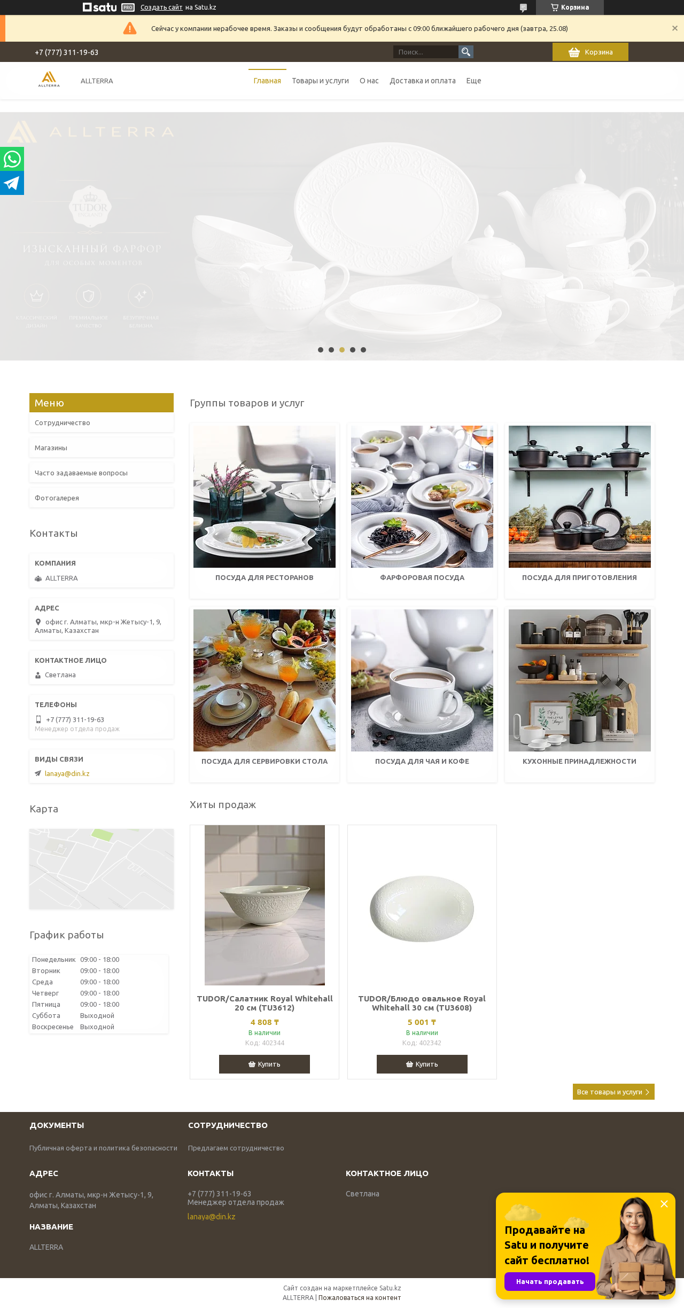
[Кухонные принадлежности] (580, 680)
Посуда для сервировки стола (264, 761)
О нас (369, 80)
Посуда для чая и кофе (422, 761)
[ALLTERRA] (48, 80)
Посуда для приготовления (579, 577)
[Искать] (465, 51)
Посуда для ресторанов (264, 577)
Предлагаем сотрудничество (236, 1148)
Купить (269, 1064)
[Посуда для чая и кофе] (422, 680)
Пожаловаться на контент (359, 1297)
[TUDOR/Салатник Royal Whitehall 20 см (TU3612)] (264, 905)
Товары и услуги (320, 80)
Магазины (51, 447)
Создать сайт (162, 7)
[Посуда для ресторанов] (264, 497)
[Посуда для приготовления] (580, 497)
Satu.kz (390, 1287)
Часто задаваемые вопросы (81, 472)
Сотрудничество (62, 422)
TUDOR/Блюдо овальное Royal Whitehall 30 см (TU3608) (422, 1003)
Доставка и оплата (423, 80)
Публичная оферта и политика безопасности (103, 1148)
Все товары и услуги (609, 1091)
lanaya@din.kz (67, 773)
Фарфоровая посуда (422, 577)
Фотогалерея (57, 498)
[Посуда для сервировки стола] (264, 680)
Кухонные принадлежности (579, 761)
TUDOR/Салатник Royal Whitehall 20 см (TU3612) (265, 1003)
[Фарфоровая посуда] (422, 497)
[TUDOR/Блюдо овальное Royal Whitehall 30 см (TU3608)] (422, 905)
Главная (267, 80)
